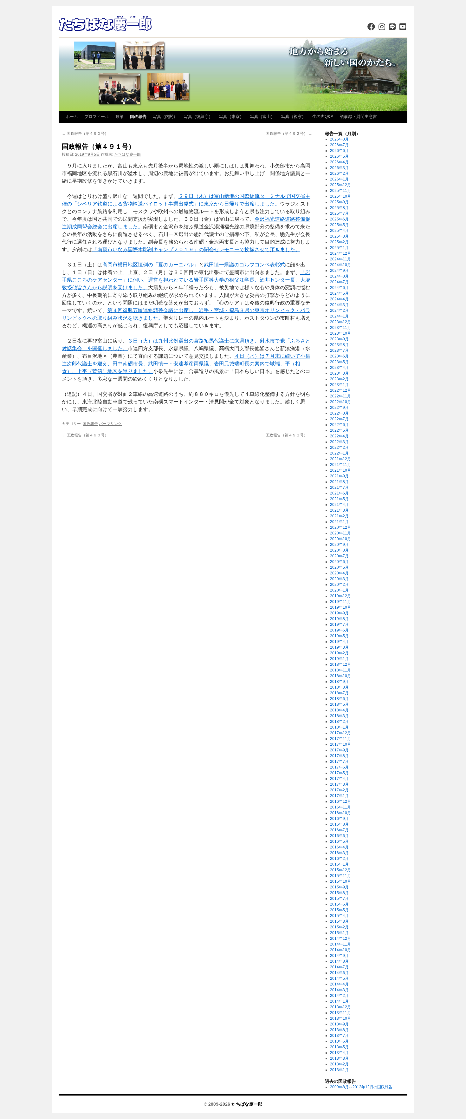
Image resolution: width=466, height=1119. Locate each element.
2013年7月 (339, 1035)
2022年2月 (339, 447)
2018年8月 (339, 687)
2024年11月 (340, 259)
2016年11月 (340, 807)
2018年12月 (340, 664)
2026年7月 (339, 145)
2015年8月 (339, 893)
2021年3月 (339, 510)
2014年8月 (339, 961)
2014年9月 (339, 955)
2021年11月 (340, 464)
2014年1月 (339, 1001)
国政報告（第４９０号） (85, 133)
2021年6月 (339, 493)
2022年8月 (339, 413)
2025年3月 (339, 236)
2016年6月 (339, 836)
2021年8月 (339, 482)
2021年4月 (339, 504)
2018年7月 (339, 693)
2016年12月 (340, 801)
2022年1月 (339, 453)
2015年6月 (339, 904)
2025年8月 (339, 208)
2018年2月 (339, 721)
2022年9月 (339, 407)
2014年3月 (339, 990)
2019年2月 (339, 653)
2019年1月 (339, 659)
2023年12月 (340, 322)
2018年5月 (339, 704)
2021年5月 (339, 499)
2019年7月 (339, 624)
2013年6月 (339, 1041)
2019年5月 (339, 636)
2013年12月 (340, 1007)
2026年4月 (339, 162)
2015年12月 (340, 870)
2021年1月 (339, 522)
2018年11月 (340, 670)
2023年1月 (339, 385)
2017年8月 (339, 756)
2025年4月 (339, 230)
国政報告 (138, 116)
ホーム (72, 116)
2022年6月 (339, 424)
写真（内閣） (165, 116)
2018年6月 (339, 699)
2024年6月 (339, 287)
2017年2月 (339, 790)
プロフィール (96, 116)
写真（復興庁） (198, 116)
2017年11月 (340, 738)
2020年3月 (339, 579)
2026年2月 (339, 173)
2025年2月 (339, 242)
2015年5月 (339, 910)
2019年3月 (339, 647)
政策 (119, 116)
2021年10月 (340, 470)
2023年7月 (339, 350)
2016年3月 (339, 853)
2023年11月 (340, 327)
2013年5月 (339, 1047)
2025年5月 (339, 225)
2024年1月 (339, 316)
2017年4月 (339, 778)
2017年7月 (339, 761)
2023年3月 (339, 373)
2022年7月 (339, 419)
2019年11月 (340, 601)
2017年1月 (339, 796)
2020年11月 (340, 533)
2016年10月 (340, 813)
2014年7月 (339, 967)
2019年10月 (340, 607)
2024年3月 (339, 305)
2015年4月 (339, 915)
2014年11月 (340, 944)
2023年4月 (339, 367)
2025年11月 (340, 190)
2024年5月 (339, 293)
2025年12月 (340, 185)
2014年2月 (339, 995)
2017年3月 (339, 784)
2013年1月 (339, 1070)
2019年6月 (339, 630)
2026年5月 (339, 156)
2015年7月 (339, 898)
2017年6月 (339, 767)
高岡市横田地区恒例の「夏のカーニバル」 (150, 264)
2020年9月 (339, 544)
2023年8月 (339, 345)
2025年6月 (339, 219)
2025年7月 (339, 213)
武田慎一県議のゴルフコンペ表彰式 (244, 264)
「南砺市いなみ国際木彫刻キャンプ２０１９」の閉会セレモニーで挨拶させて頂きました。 (196, 249)
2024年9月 (339, 270)
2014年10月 (340, 950)
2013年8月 (339, 1030)
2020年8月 (339, 550)
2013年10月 (340, 1018)
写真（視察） (293, 116)
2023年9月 (339, 339)
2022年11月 (340, 396)
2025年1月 (339, 247)
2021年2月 (339, 516)
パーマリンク (110, 424)
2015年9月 (339, 887)
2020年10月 (340, 539)
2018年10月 (340, 676)
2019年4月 (339, 641)
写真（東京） (231, 116)
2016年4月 (339, 847)
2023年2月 (339, 379)
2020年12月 (340, 527)
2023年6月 (339, 356)
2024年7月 (339, 282)
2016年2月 (339, 858)
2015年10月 (340, 881)
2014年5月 (339, 978)
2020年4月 (339, 573)
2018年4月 (339, 710)
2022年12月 (340, 390)
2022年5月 (339, 430)
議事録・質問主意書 (358, 116)
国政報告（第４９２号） (289, 133)
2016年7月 (339, 830)
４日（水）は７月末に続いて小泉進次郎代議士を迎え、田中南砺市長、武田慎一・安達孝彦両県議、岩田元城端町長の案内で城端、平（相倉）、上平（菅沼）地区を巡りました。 (186, 363)
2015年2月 (339, 927)
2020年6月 (339, 562)
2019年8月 (339, 619)
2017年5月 (339, 773)
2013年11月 (340, 1013)
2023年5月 (339, 362)
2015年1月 (339, 933)
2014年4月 (339, 984)
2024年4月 (339, 299)
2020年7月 (339, 556)
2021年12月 (340, 459)
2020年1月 (339, 590)
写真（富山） (262, 116)
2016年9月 (339, 818)
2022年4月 (339, 436)
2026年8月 (339, 139)
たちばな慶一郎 (127, 154)
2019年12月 (340, 596)
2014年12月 (340, 938)
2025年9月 (339, 202)
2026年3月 (339, 168)
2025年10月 (340, 196)
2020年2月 (339, 584)
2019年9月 (339, 613)
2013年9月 (339, 1024)
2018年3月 (339, 716)
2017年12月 (340, 733)
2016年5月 (339, 841)
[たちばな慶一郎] (106, 24)
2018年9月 (339, 681)
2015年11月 (340, 876)
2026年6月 (339, 150)
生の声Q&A (322, 116)
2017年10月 (340, 744)
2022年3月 (339, 442)
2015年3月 (339, 921)
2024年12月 (340, 253)
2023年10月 (340, 333)
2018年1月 (339, 727)
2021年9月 (339, 476)
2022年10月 (340, 402)
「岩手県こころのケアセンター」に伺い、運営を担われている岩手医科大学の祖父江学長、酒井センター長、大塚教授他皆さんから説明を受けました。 (186, 280)
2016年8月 (339, 824)
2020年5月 (339, 567)
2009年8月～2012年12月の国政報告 (361, 1087)
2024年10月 (340, 265)
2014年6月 (339, 973)
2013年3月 (339, 1058)
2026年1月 (339, 179)
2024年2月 (339, 310)
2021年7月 (339, 487)
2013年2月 (339, 1064)
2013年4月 (339, 1052)
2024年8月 (339, 276)
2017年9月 (339, 750)
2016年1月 (339, 864)
